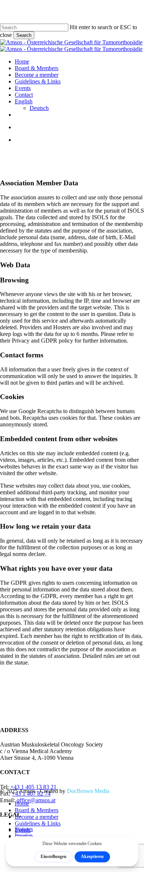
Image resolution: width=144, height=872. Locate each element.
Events (23, 830)
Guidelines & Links (38, 823)
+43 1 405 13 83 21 (33, 787)
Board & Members (36, 810)
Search (23, 35)
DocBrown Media (88, 791)
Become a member (36, 817)
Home (22, 803)
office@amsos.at (36, 800)
